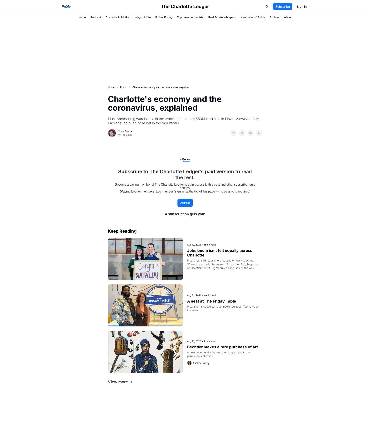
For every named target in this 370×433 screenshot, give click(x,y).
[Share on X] (242, 133)
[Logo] (66, 6)
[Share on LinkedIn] (259, 133)
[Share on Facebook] (233, 133)
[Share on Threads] (250, 133)
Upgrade (185, 202)
